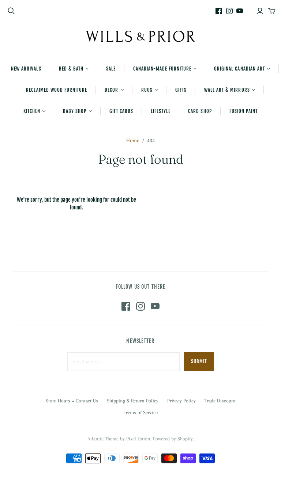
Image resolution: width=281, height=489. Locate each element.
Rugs (147, 90)
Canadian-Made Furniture (162, 69)
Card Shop (199, 111)
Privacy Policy (181, 400)
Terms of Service (141, 412)
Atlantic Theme (103, 438)
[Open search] (11, 11)
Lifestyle (161, 111)
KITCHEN (31, 111)
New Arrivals (26, 69)
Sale (111, 69)
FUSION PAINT (243, 111)
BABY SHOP (74, 111)
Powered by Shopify (173, 438)
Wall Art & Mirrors (227, 90)
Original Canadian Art (239, 69)
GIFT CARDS (121, 111)
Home (132, 140)
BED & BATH (71, 69)
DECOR (111, 90)
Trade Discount (220, 400)
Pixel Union (138, 438)
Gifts (181, 90)
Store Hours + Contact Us (72, 400)
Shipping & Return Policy (132, 400)
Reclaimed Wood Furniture (56, 90)
